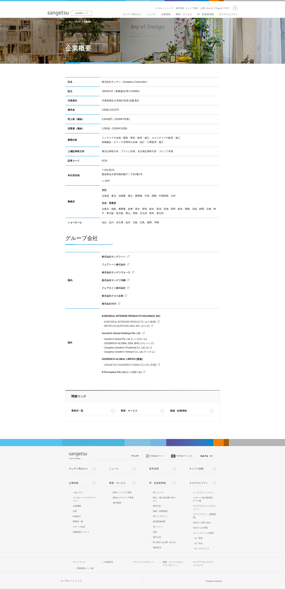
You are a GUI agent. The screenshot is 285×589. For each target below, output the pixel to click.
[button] (93, 410)
